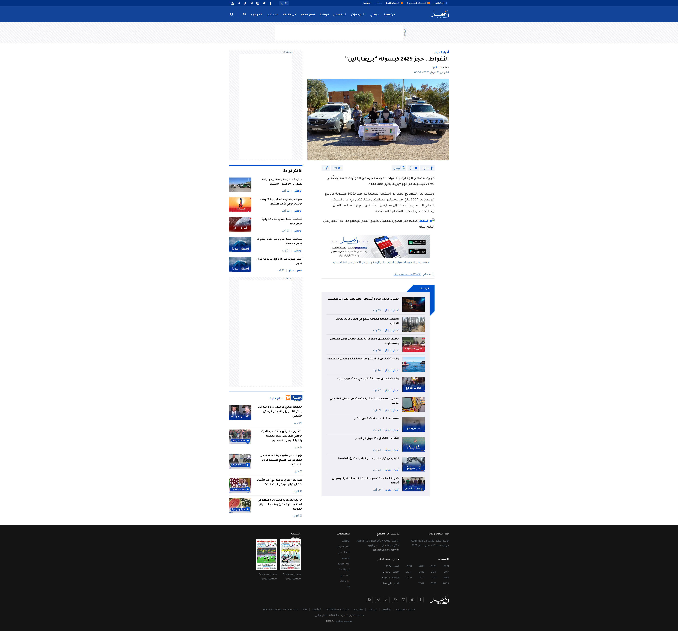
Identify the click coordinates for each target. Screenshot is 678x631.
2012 (433, 578)
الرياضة (324, 15)
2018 (409, 566)
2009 (446, 583)
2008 (433, 583)
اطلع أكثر (277, 398)
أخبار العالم (308, 15)
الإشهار (386, 610)
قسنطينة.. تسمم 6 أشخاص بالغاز (377, 418)
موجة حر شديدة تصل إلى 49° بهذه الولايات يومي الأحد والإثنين (281, 202)
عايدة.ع (437, 68)
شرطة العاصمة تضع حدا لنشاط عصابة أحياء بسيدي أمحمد (365, 481)
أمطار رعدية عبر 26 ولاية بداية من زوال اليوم (279, 261)
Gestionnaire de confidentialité (280, 610)
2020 (433, 566)
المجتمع (272, 15)
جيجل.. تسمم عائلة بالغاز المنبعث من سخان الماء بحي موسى (364, 401)
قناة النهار (340, 15)
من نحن (372, 610)
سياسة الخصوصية (338, 610)
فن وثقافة (289, 15)
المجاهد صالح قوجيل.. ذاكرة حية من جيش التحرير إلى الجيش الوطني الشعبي (280, 412)
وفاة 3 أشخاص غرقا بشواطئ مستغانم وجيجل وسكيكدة (363, 359)
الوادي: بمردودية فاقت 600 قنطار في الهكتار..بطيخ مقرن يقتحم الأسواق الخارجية (280, 505)
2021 (446, 566)
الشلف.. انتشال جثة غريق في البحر (377, 438)
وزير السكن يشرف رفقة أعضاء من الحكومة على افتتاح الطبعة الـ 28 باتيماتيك (281, 460)
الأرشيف (317, 610)
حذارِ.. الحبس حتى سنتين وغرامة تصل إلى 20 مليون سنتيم (282, 182)
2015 (421, 572)
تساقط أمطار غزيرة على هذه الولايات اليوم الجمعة (279, 241)
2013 (446, 578)
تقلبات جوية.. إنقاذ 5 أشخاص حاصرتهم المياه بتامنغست (363, 299)
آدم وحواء (257, 15)
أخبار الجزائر (358, 15)
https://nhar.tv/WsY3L (407, 275)
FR (244, 15)
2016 (433, 572)
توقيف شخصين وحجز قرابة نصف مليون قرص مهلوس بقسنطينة (364, 341)
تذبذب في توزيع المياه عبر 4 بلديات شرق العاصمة (368, 458)
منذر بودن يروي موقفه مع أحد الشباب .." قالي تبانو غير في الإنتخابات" (279, 482)
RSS (305, 610)
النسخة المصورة (405, 610)
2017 (446, 572)
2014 (409, 572)
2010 (409, 578)
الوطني (374, 15)
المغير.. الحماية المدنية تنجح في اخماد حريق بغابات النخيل (367, 321)
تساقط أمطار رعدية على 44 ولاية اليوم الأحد (282, 222)
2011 (421, 578)
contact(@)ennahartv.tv (386, 550)
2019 (421, 566)
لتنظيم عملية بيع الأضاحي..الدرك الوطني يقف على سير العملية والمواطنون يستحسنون (281, 436)
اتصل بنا (358, 610)
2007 (421, 583)
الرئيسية (389, 15)
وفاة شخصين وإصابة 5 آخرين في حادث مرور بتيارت (368, 379)
